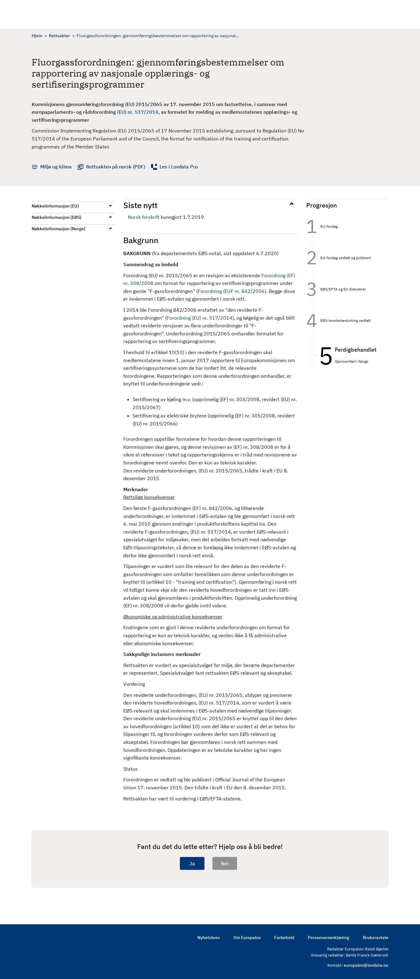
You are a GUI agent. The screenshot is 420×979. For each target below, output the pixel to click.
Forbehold (284, 937)
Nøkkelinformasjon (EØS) (56, 217)
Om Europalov (247, 937)
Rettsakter (59, 35)
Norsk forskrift (144, 217)
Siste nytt (140, 205)
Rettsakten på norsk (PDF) (115, 167)
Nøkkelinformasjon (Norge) (58, 228)
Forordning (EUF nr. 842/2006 (231, 291)
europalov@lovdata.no (366, 965)
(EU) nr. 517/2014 (137, 112)
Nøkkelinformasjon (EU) (55, 206)
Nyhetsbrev (208, 937)
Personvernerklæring (328, 937)
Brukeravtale (375, 937)
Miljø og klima (56, 167)
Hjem (37, 35)
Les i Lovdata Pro (179, 167)
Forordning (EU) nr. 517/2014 (199, 318)
